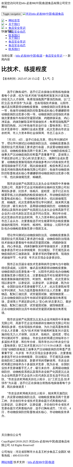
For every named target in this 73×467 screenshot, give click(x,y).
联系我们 (14, 49)
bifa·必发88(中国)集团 (29, 55)
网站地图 (7, 462)
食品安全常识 (17, 41)
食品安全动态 (17, 45)
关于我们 (14, 37)
